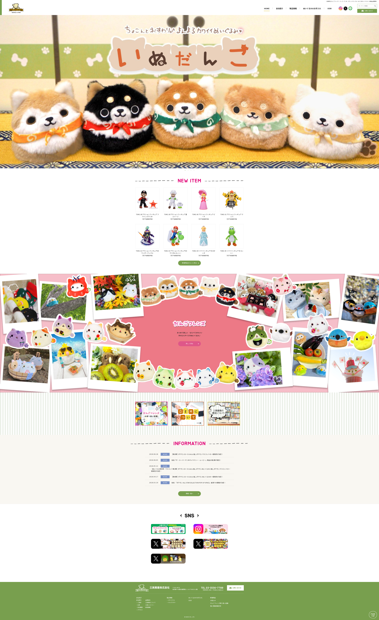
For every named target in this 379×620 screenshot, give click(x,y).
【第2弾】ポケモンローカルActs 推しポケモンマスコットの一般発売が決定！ (197, 454)
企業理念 (147, 600)
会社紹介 (279, 8)
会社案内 (138, 600)
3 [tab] (191, 170)
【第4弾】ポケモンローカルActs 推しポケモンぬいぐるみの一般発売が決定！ (197, 477)
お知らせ (213, 600)
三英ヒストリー (149, 605)
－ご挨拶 (138, 602)
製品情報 (293, 8)
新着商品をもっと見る (189, 263)
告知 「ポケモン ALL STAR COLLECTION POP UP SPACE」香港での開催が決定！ (199, 483)
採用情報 (147, 607)
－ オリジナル (171, 600)
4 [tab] (194, 170)
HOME (266, 8)
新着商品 (213, 598)
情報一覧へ (189, 493)
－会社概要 (139, 607)
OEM (329, 8)
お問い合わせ (368, 11)
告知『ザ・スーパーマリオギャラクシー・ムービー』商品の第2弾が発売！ (196, 460)
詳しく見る (189, 343)
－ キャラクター (171, 602)
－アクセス (139, 610)
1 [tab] (185, 170)
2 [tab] (188, 170)
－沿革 (138, 605)
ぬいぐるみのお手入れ (312, 8)
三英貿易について (150, 602)
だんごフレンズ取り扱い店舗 (219, 603)
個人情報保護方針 (215, 606)
